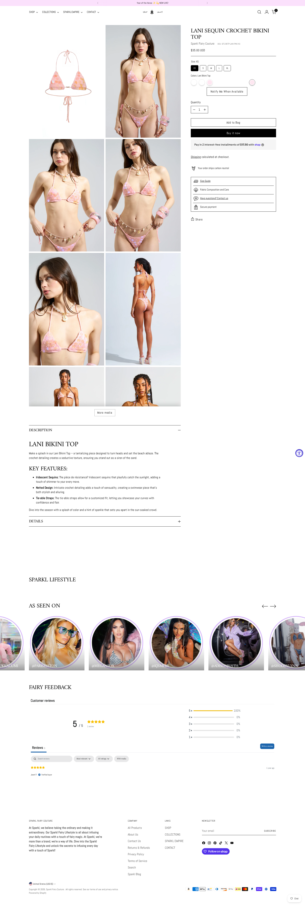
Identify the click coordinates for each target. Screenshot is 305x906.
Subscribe (270, 830)
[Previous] (98, 3)
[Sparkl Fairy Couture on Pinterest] (215, 843)
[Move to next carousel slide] (273, 558)
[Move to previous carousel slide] (265, 558)
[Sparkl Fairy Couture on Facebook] (204, 843)
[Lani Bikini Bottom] (227, 82)
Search (132, 867)
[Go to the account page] (266, 12)
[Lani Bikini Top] (252, 82)
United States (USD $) (43, 883)
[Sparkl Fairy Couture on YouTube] (232, 843)
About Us (133, 834)
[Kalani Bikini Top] (202, 82)
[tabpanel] (152, 778)
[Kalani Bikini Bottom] (194, 82)
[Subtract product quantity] (194, 109)
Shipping (196, 157)
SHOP (168, 828)
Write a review (267, 746)
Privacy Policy (136, 854)
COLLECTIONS (172, 834)
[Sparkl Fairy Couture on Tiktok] (221, 843)
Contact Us (134, 841)
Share (199, 219)
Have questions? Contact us (214, 198)
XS (194, 67)
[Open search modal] (259, 12)
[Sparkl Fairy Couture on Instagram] (210, 843)
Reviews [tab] (38, 747)
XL (227, 67)
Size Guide (205, 181)
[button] (214, 710)
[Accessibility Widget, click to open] (299, 453)
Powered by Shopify (37, 892)
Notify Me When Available (227, 91)
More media (104, 412)
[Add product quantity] (205, 109)
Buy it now (233, 133)
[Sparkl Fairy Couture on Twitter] (227, 843)
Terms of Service (137, 861)
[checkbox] (121, 759)
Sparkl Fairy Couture (202, 43)
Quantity (196, 102)
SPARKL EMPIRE (174, 841)
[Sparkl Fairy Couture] (152, 12)
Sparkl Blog (134, 874)
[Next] (207, 3)
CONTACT (170, 848)
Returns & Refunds (139, 848)
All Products (135, 828)
